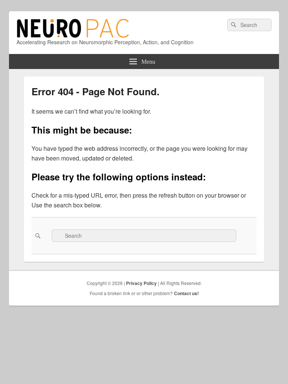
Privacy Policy (141, 283)
